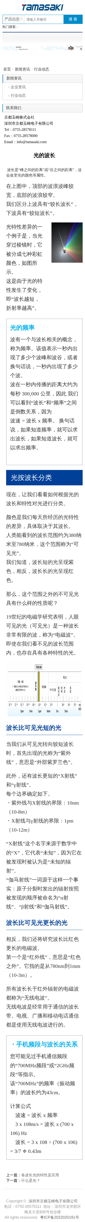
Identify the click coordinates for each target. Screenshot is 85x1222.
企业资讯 (18, 87)
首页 (7, 69)
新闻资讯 (22, 69)
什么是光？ (30, 1180)
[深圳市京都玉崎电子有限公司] (42, 7)
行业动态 (41, 69)
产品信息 (12, 19)
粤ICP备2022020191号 (59, 1217)
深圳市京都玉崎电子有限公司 (53, 1201)
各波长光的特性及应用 (40, 1175)
